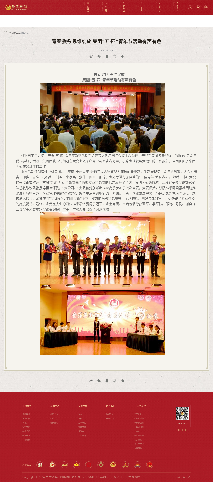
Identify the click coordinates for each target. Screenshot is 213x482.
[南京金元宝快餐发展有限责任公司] (100, 464)
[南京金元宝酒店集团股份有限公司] (88, 464)
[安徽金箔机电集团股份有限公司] (64, 464)
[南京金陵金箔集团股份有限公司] (39, 464)
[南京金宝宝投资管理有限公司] (125, 464)
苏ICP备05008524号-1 (95, 477)
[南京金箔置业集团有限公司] (113, 464)
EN (205, 7)
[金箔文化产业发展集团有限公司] (149, 464)
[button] (179, 430)
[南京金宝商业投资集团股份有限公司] (76, 464)
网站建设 (120, 477)
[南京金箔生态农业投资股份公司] (137, 464)
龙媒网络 (134, 477)
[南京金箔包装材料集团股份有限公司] (52, 464)
